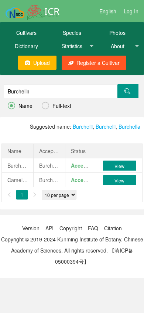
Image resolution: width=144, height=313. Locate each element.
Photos (117, 32)
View (119, 166)
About (117, 46)
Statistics (72, 46)
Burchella (129, 126)
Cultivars (26, 32)
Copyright (70, 228)
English (107, 11)
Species (72, 32)
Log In (131, 11)
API (49, 228)
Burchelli (106, 126)
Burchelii (83, 126)
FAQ (93, 228)
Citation (113, 228)
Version (31, 228)
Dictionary (26, 46)
